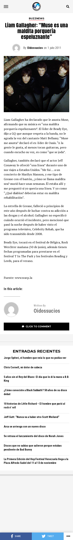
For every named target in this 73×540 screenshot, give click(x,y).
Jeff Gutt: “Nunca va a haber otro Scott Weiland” (31, 417)
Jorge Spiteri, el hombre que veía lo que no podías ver (35, 358)
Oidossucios (35, 48)
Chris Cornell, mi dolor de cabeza (23, 367)
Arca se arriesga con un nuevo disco (25, 426)
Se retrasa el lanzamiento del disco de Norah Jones (33, 436)
